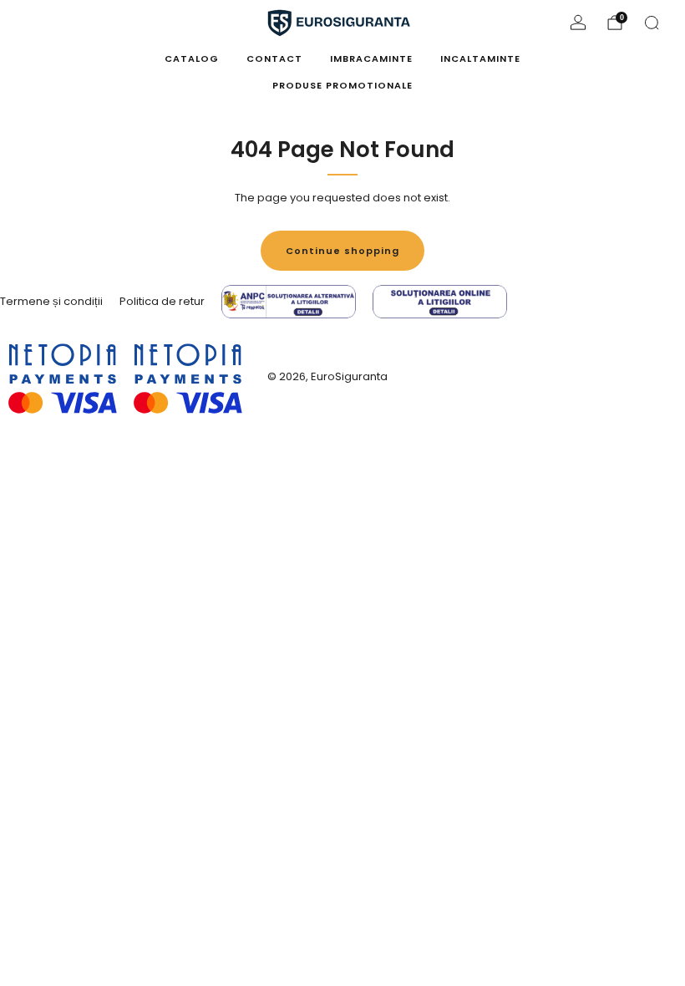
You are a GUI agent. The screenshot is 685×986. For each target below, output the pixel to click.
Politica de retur (162, 301)
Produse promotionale (342, 85)
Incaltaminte (480, 58)
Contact (274, 58)
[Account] (578, 22)
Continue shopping (342, 250)
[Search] (651, 22)
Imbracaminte (371, 58)
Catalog (192, 58)
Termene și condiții (51, 301)
